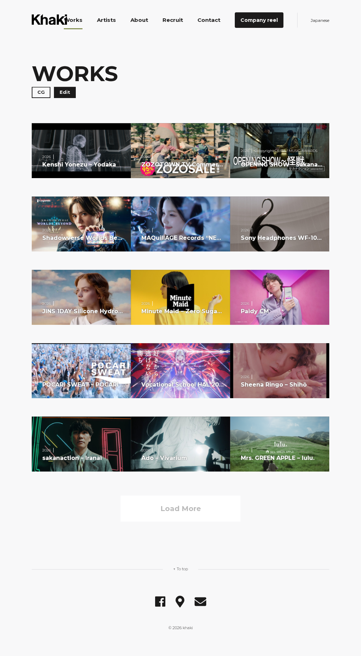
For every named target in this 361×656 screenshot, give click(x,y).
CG (41, 92)
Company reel (259, 20)
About (139, 20)
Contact (208, 20)
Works (73, 20)
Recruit (173, 20)
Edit (65, 92)
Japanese (320, 20)
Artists (106, 20)
